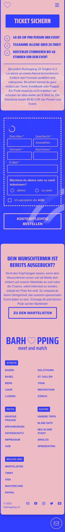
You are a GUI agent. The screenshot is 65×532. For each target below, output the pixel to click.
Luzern (10, 396)
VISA (8, 479)
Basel (9, 376)
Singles (43, 439)
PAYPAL (10, 492)
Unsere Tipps (47, 416)
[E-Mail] (28, 505)
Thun (41, 383)
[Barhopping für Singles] (8, 5)
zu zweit (47, 190)
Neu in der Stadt (45, 431)
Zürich (42, 396)
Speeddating (46, 446)
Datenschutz (14, 433)
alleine (21, 190)
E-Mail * (14, 162)
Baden (9, 370)
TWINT (9, 473)
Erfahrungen (14, 426)
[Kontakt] (56, 523)
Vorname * (16, 149)
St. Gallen (45, 376)
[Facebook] (36, 505)
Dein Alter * (16, 136)
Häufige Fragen (10, 418)
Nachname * (43, 149)
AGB (41, 200)
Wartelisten (14, 466)
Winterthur (46, 389)
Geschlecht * (43, 136)
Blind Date (45, 423)
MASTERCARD (14, 486)
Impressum (12, 439)
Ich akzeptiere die (29, 200)
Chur (8, 389)
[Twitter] (51, 505)
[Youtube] (59, 505)
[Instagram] (44, 505)
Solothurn (46, 370)
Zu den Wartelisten (32, 313)
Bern (8, 383)
